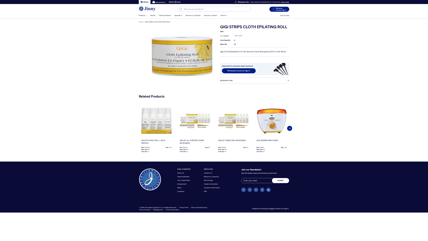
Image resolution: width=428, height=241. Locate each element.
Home (141, 22)
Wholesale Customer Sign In (238, 71)
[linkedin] (268, 190)
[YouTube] (256, 190)
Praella (271, 209)
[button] (144, 15)
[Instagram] (243, 190)
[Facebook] (250, 190)
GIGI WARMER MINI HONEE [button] (267, 140)
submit (280, 180)
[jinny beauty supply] (144, 2)
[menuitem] (144, 15)
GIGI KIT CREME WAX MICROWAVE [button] (232, 140)
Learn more (285, 2)
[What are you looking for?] (181, 9)
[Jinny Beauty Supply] (147, 8)
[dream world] (158, 2)
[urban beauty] (174, 2)
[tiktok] (262, 190)
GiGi (221, 31)
